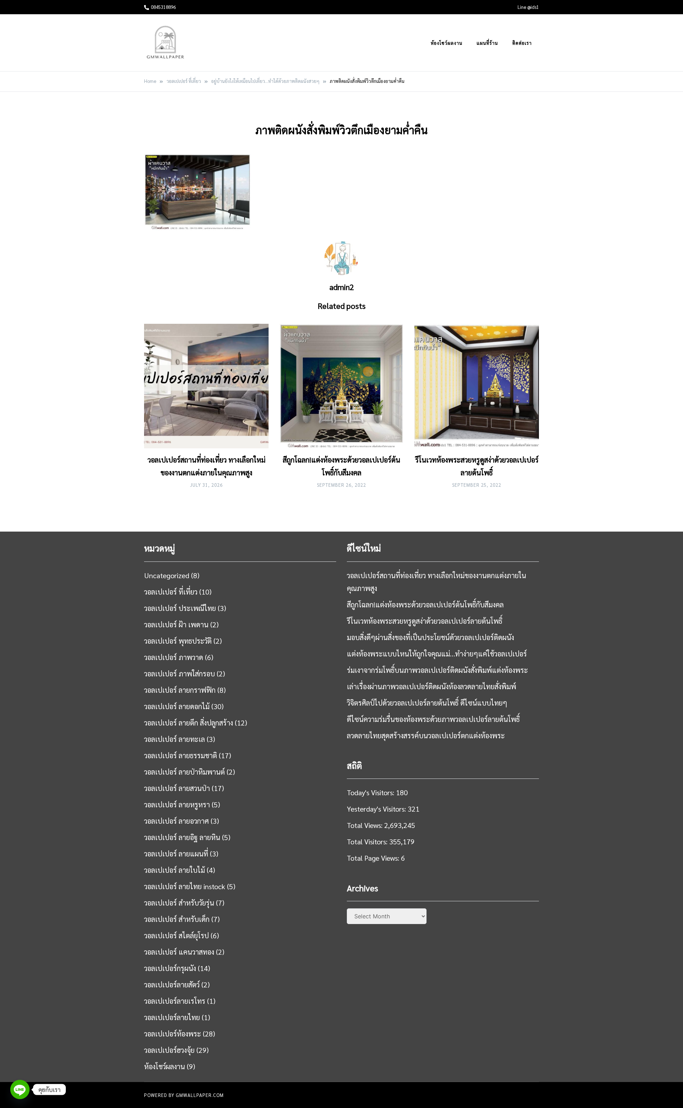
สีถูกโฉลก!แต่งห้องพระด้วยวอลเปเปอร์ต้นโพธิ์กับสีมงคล (425, 604)
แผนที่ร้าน (487, 43)
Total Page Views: (374, 857)
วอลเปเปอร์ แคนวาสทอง (179, 951)
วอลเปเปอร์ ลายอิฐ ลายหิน (182, 837)
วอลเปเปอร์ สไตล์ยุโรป (176, 935)
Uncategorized (166, 575)
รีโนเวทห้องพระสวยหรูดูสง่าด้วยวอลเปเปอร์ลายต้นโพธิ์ (424, 621)
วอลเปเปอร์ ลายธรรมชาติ (180, 755)
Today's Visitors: (371, 792)
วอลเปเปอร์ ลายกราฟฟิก (180, 690)
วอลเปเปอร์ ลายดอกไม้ (177, 706)
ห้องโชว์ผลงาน (446, 43)
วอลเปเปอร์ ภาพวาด (173, 657)
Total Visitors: (368, 841)
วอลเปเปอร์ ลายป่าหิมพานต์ (184, 771)
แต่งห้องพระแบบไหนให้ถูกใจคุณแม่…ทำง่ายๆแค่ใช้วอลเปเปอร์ (437, 653)
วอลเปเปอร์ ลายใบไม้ (174, 870)
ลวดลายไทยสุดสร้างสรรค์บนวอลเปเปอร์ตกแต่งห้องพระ (426, 735)
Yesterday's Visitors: (377, 808)
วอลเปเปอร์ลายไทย (172, 1017)
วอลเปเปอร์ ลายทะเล (174, 739)
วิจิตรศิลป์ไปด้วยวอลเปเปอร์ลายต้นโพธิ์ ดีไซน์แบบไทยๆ (427, 702)
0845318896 (163, 7)
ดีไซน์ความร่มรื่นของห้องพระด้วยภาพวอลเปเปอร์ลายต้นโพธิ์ (433, 719)
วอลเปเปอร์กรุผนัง (170, 968)
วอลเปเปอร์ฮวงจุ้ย (169, 1050)
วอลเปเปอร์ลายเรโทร (174, 1001)
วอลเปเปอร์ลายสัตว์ (172, 984)
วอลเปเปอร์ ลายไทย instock (184, 886)
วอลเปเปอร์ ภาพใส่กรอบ (179, 673)
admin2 (341, 287)
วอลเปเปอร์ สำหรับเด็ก (177, 919)
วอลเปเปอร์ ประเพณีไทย (180, 608)
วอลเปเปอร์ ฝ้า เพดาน (176, 624)
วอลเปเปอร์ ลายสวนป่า (177, 788)
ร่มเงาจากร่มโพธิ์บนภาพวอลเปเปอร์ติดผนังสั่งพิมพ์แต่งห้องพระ (437, 670)
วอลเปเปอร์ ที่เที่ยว (170, 591)
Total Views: (365, 825)
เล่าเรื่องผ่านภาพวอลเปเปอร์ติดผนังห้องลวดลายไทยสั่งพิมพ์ (431, 686)
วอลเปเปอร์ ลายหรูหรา (177, 804)
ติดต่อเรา (522, 43)
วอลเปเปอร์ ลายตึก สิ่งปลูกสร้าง (188, 722)
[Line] (20, 1089)
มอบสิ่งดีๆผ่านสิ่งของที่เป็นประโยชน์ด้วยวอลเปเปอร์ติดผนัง (430, 637)
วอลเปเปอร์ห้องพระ (172, 1033)
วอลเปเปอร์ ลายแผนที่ (176, 853)
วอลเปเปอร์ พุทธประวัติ (178, 640)
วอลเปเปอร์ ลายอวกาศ (176, 820)
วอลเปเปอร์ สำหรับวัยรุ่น (179, 902)
